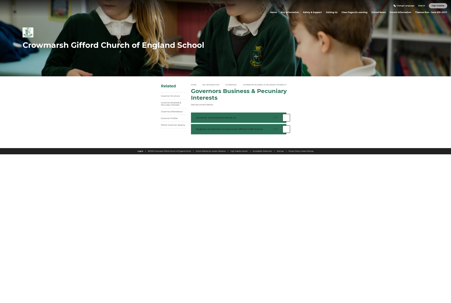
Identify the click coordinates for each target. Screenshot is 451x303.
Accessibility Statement (262, 151)
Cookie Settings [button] (306, 151)
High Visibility (438, 6)
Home (193, 85)
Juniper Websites (219, 151)
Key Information (210, 85)
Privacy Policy (294, 151)
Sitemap (280, 151)
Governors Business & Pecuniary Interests (264, 85)
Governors (231, 85)
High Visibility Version (239, 151)
